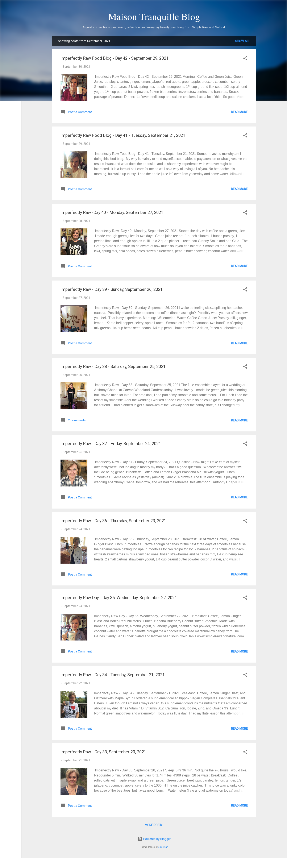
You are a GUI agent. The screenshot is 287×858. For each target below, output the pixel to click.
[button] (245, 59)
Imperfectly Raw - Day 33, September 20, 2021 (103, 751)
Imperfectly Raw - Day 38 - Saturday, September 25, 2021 (113, 366)
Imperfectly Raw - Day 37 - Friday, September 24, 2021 (111, 443)
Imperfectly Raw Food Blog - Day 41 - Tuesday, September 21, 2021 (123, 135)
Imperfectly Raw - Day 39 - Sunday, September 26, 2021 (112, 289)
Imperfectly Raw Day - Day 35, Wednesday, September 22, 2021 (119, 597)
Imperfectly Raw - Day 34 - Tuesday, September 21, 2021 (113, 674)
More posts (154, 825)
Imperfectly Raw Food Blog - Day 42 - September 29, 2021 (115, 58)
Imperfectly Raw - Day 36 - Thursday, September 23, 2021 (113, 520)
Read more (239, 112)
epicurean (163, 847)
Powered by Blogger (156, 839)
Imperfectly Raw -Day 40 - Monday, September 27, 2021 (112, 212)
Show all (242, 41)
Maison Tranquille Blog (154, 16)
